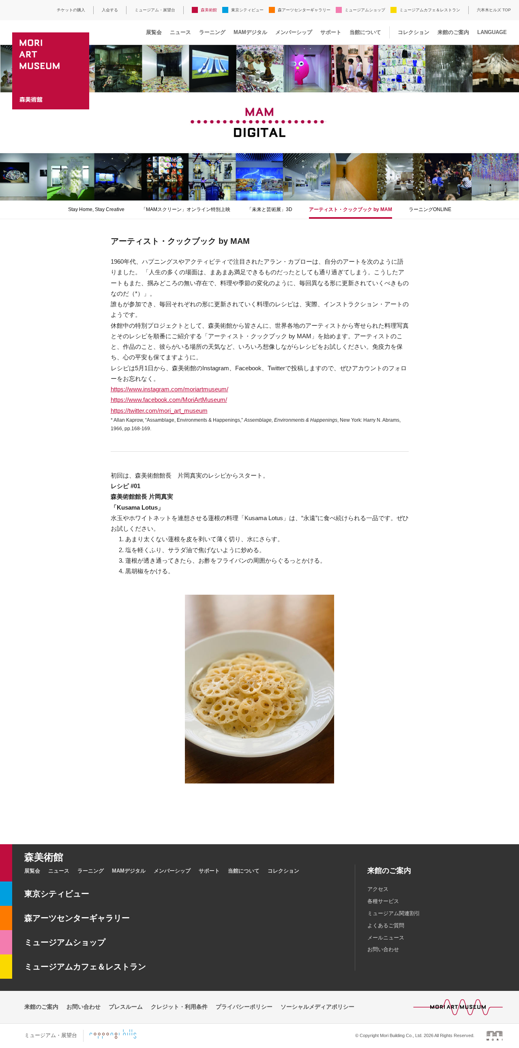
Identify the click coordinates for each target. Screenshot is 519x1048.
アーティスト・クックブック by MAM (350, 209)
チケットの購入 (71, 10)
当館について (365, 32)
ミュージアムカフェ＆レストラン (429, 10)
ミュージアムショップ (365, 10)
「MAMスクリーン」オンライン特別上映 (185, 209)
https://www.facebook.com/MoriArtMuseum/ (169, 399)
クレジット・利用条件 (179, 1006)
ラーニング (212, 32)
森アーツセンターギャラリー (304, 10)
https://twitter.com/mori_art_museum (159, 410)
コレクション (413, 32)
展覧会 (154, 32)
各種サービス (383, 901)
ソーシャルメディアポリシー (317, 1006)
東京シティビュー (247, 10)
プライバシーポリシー (244, 1006)
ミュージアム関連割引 (393, 913)
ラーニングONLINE (430, 209)
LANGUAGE (492, 32)
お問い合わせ (383, 949)
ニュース (180, 32)
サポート (330, 32)
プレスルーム (126, 1006)
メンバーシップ (293, 32)
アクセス (377, 889)
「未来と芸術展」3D (269, 209)
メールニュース (385, 938)
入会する (110, 10)
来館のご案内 (453, 32)
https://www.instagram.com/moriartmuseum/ (169, 389)
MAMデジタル (250, 32)
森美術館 (209, 10)
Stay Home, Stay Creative (96, 209)
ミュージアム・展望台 (155, 10)
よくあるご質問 (385, 925)
